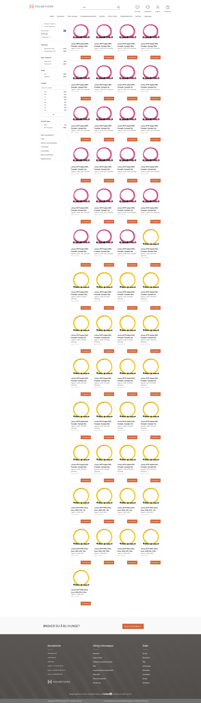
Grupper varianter (49, 24)
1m (45, 97)
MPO (45, 125)
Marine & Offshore (47, 155)
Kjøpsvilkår (96, 674)
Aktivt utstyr (112, 16)
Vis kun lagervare (49, 26)
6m (45, 110)
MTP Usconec (48, 127)
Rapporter (96, 653)
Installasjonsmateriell (88, 16)
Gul (45, 74)
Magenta (47, 76)
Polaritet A (47, 61)
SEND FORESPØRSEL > (133, 626)
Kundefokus (146, 674)
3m (45, 102)
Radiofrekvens (46, 159)
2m (45, 99)
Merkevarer (146, 670)
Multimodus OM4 (49, 48)
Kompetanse (147, 666)
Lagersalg (147, 16)
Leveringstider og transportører (103, 670)
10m (45, 92)
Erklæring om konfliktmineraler (102, 662)
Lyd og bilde (45, 151)
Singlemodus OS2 (49, 51)
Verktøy (102, 16)
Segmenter (146, 682)
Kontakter (60, 16)
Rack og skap (72, 16)
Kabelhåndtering (126, 16)
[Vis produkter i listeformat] (64, 31)
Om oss (145, 653)
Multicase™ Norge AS (141, 701)
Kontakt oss (97, 682)
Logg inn (158, 7)
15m (45, 94)
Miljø (94, 666)
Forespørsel (86, 57)
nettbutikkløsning (123, 701)
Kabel (52, 16)
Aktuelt (145, 678)
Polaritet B (47, 64)
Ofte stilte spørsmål (99, 678)
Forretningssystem (110, 701)
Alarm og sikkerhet (47, 135)
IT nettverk (44, 147)
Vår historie (146, 657)
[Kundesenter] (148, 7)
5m (45, 107)
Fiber (42, 139)
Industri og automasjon (49, 143)
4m (45, 105)
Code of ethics (97, 657)
